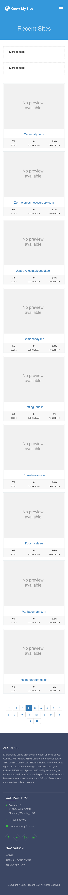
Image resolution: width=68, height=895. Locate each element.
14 (51, 714)
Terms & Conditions (18, 860)
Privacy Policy (15, 865)
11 (29, 714)
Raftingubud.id (34, 407)
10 (21, 714)
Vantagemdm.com (34, 611)
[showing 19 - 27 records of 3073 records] (30, 721)
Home (9, 855)
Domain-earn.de (34, 475)
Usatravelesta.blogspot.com (34, 270)
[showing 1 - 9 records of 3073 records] (9, 708)
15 (58, 714)
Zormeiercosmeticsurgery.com (34, 202)
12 (36, 714)
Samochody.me (34, 339)
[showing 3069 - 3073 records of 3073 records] (16, 708)
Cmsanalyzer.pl (34, 134)
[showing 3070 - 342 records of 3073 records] (37, 721)
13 (43, 714)
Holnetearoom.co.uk (34, 679)
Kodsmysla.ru (34, 543)
